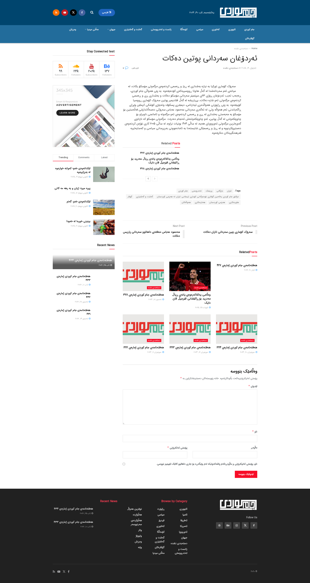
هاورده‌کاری (234, 202)
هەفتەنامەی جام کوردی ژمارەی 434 (90, 260)
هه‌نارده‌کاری (200, 202)
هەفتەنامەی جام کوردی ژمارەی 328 (159, 168)
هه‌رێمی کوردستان (217, 202)
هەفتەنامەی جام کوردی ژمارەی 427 (159, 153)
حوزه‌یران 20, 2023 (247, 352)
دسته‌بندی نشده (241, 48)
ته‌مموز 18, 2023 (155, 299)
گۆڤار (130, 196)
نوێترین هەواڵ (134, 509)
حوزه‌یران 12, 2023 (201, 352)
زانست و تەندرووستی (161, 29)
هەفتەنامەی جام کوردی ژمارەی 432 (73, 295)
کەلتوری (216, 29)
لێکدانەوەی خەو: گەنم (78, 201)
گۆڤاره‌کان (249, 38)
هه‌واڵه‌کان (186, 202)
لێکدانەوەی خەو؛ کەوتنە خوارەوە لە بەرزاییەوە (72, 170)
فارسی (105, 12)
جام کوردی (249, 29)
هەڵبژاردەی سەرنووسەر (136, 522)
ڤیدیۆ (162, 520)
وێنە (140, 547)
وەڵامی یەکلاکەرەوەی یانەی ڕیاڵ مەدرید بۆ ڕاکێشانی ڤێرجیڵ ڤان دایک (155, 161)
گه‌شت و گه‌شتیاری (133, 29)
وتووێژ (139, 536)
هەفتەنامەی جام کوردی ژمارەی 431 (73, 312)
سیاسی (199, 29)
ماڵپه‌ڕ (254, 448)
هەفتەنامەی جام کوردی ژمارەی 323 (190, 347)
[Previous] (155, 178)
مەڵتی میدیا (93, 29)
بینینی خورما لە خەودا (78, 221)
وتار (140, 530)
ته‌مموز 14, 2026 (81, 318)
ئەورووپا (183, 532)
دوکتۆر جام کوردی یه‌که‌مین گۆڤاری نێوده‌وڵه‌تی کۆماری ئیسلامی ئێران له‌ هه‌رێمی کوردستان (198, 196)
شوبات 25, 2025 (202, 307)
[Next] (148, 178)
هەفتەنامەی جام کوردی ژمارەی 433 (73, 278)
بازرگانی (220, 191)
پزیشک (209, 191)
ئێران (229, 191)
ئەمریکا (183, 526)
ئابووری (232, 29)
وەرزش (72, 29)
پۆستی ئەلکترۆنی (177, 448)
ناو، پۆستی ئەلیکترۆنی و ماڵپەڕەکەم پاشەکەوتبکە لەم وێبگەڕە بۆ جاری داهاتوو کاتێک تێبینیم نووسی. (206, 464)
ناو (254, 432)
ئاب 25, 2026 (104, 265)
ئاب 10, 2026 (83, 284)
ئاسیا (185, 515)
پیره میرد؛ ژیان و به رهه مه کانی (72, 188)
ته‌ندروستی (197, 191)
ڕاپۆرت (161, 509)
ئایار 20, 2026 (249, 270)
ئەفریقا (183, 520)
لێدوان (252, 386)
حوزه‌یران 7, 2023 (154, 352)
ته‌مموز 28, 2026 (81, 301)
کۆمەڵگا (183, 29)
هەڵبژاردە (137, 515)
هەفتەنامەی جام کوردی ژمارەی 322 (144, 347)
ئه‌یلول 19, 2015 (248, 68)
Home (254, 48)
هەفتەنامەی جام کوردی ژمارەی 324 (237, 347)
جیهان (112, 29)
